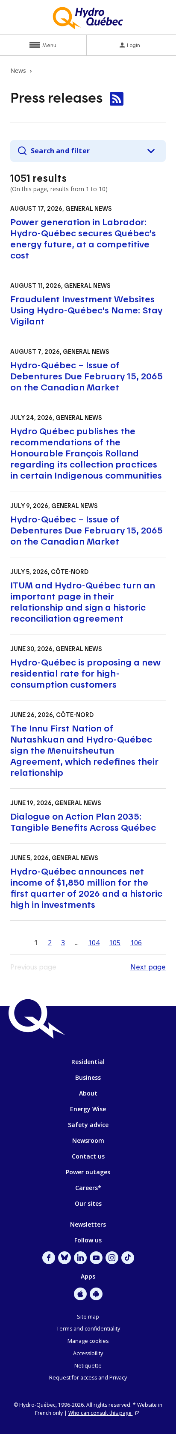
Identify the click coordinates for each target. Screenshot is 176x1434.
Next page (148, 967)
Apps (88, 1276)
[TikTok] (127, 1257)
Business (88, 1077)
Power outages (88, 1172)
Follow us (88, 1240)
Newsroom (88, 1140)
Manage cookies (88, 1341)
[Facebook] (48, 1257)
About (88, 1093)
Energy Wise (88, 1109)
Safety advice (88, 1125)
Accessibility (88, 1353)
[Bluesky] (64, 1257)
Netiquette (88, 1365)
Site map (88, 1316)
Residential (88, 1062)
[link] (116, 99)
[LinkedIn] (80, 1257)
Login (133, 45)
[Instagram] (112, 1257)
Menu (49, 45)
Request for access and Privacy (88, 1377)
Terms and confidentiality (88, 1328)
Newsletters (88, 1224)
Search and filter (60, 150)
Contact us (88, 1156)
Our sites (88, 1203)
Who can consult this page (100, 1413)
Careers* (88, 1188)
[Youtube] (96, 1257)
